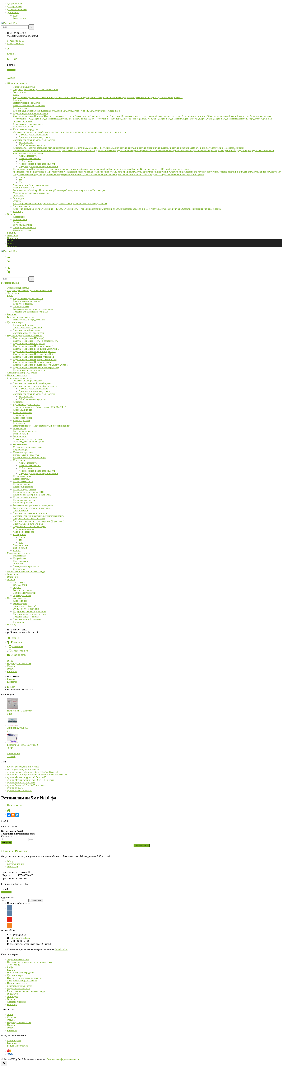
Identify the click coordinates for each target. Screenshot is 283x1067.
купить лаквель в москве (19, 790)
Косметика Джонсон (23, 325)
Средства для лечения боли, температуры (34, 394)
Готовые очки (20, 219)
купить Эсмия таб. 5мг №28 (21, 782)
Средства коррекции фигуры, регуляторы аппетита (38, 516)
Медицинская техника (18, 553)
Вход (15, 15)
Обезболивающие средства (32, 399)
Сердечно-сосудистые (24, 529)
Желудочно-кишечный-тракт (27, 447)
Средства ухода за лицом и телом (29, 614)
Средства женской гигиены (27, 619)
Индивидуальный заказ (19, 663)
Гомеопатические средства (20, 317)
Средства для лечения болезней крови (32, 383)
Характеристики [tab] (15, 864)
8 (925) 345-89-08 (15, 40)
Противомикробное (23, 486)
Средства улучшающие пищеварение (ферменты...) (38, 521)
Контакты (12, 246)
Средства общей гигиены (26, 616)
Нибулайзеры (19, 558)
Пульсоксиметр (20, 561)
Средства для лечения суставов (34, 391)
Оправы (17, 222)
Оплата (10, 243)
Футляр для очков (22, 230)
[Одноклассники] (13, 815)
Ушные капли (20, 547)
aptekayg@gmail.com (20, 938)
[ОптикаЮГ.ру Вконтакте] (9, 908)
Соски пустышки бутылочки (27, 327)
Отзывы (11, 1020)
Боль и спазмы (26, 396)
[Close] (4, 1063)
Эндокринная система (18, 288)
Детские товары (15, 322)
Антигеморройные (22, 418)
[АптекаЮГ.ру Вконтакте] (9, 913)
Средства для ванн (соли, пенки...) (30, 311)
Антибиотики (20, 415)
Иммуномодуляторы (23, 452)
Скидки (11, 666)
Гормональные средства (25, 431)
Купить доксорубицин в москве (23, 766)
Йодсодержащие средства (26, 455)
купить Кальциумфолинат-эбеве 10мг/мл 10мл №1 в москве (37, 774)
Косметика (18, 622)
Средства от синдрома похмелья (29, 518)
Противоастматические (25, 500)
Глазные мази (20, 436)
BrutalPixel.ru (61, 949)
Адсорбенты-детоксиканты (26, 404)
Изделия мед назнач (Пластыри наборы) (33, 346)
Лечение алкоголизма (30, 465)
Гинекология (19, 428)
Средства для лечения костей (33, 388)
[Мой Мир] (17, 815)
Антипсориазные (21, 420)
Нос (21, 542)
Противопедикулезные (24, 489)
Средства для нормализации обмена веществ (35, 386)
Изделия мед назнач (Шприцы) (28, 338)
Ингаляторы (19, 569)
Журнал (11, 679)
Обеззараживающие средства (27, 380)
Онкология (12, 235)
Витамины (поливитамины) (27, 301)
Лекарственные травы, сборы (22, 372)
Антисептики (20, 601)
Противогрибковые (23, 484)
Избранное (17, 646)
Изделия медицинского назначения (24, 335)
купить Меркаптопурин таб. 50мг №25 (26, 777)
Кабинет (14, 12)
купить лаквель (15, 788)
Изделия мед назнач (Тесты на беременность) (35, 341)
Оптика (11, 579)
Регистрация (19, 18)
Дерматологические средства (27, 439)
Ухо (20, 540)
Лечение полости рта (23, 532)
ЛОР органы (19, 534)
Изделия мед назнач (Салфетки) (29, 343)
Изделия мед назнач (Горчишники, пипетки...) (36, 349)
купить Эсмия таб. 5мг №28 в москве (26, 785)
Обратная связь (18, 655)
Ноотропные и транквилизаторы (29, 457)
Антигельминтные (22, 410)
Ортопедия (12, 238)
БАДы (10, 296)
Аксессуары (19, 217)
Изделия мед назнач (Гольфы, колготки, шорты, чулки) (40, 364)
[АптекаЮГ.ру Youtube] (9, 919)
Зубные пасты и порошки (26, 608)
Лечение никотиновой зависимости (37, 471)
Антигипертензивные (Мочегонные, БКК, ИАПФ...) (39, 407)
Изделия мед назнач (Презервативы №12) (34, 357)
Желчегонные (20, 444)
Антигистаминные (22, 412)
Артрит (16, 550)
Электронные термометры (26, 566)
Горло (22, 537)
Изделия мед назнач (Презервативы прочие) (35, 359)
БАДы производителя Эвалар (28, 298)
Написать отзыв (15, 805)
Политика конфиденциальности (63, 1059)
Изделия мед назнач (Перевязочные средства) (36, 367)
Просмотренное (20, 650)
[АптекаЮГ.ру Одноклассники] (9, 925)
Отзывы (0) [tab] (12, 866)
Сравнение (17, 642)
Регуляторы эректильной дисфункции (32, 508)
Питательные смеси (17, 375)
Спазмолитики (20, 510)
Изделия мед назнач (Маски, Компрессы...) (34, 351)
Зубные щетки (20, 603)
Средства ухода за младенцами (28, 333)
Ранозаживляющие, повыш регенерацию (33, 309)
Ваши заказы (13, 1043)
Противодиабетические (25, 497)
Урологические (20, 545)
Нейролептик (25, 468)
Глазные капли (20, 433)
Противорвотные (21, 479)
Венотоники (19, 423)
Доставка (11, 1017)
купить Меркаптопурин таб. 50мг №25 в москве (31, 780)
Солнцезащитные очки (24, 227)
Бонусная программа (17, 1045)
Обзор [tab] (10, 861)
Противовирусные (22, 502)
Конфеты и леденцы (23, 303)
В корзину (6, 892)
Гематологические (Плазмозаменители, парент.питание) (41, 425)
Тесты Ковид (13, 293)
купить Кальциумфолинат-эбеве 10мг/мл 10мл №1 (32, 772)
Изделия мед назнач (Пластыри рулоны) (33, 362)
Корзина (11, 70)
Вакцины (12, 232)
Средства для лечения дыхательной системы (29, 290)
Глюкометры (19, 555)
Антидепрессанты (28, 463)
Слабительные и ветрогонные (28, 524)
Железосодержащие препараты (28, 441)
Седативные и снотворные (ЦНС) (30, 526)
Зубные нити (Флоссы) (24, 606)
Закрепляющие (20, 449)
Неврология (19, 460)
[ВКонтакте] (9, 815)
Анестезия (18, 402)
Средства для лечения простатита (30, 513)
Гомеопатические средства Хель (29, 319)
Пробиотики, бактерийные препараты (32, 494)
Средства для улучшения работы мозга (38, 473)
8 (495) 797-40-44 (15, 43)
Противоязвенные (22, 476)
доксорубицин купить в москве (23, 769)
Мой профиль (14, 1040)
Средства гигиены (16, 598)
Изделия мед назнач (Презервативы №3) (33, 354)
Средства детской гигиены (26, 330)
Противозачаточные (23, 481)
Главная (15, 638)
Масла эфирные (21, 306)
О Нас (10, 240)
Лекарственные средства (19, 378)
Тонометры (18, 563)
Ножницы (12, 624)
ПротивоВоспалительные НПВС (29, 492)
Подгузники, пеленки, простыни (29, 370)
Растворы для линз (22, 225)
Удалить (11, 77)
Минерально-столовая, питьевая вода (26, 571)
